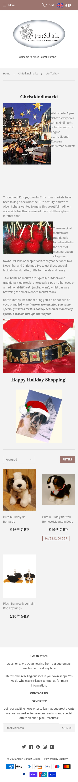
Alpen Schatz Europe (28, 758)
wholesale (25, 680)
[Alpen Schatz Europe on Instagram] (45, 747)
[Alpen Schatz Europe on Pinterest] (38, 747)
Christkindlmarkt (28, 73)
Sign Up (67, 728)
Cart (51, 5)
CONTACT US (39, 693)
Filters (67, 459)
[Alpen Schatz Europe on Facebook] (31, 747)
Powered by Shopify (56, 758)
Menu (12, 5)
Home (6, 73)
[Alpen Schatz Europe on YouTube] (52, 747)
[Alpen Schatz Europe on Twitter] (24, 747)
